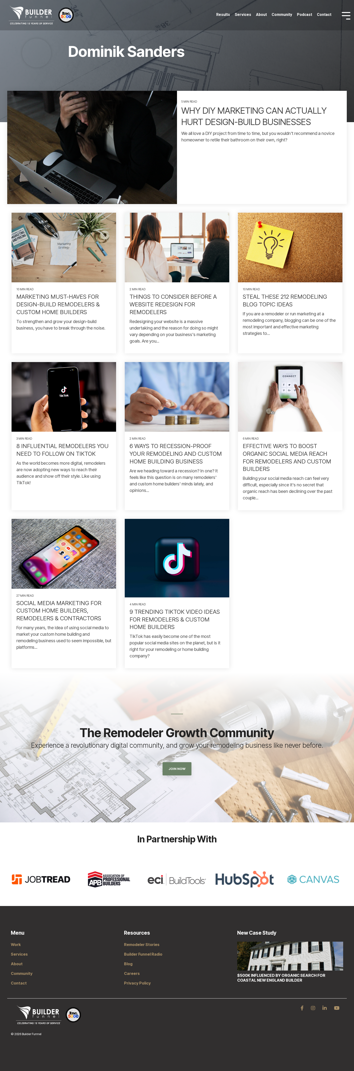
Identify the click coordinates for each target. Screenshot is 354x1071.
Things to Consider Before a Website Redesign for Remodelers (173, 304)
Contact (324, 14)
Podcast (304, 14)
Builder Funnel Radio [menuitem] (143, 954)
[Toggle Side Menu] (346, 15)
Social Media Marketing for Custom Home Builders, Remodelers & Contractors (58, 611)
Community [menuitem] (22, 973)
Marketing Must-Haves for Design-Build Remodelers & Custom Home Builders (58, 304)
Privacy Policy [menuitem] (137, 983)
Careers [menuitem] (132, 973)
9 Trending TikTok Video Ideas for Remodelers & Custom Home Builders (175, 619)
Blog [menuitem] (128, 963)
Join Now (177, 769)
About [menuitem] (17, 963)
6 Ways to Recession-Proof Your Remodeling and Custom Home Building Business (176, 454)
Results (223, 14)
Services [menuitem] (19, 954)
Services (243, 14)
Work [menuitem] (16, 944)
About (261, 14)
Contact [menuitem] (19, 983)
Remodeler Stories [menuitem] (141, 944)
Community (282, 14)
